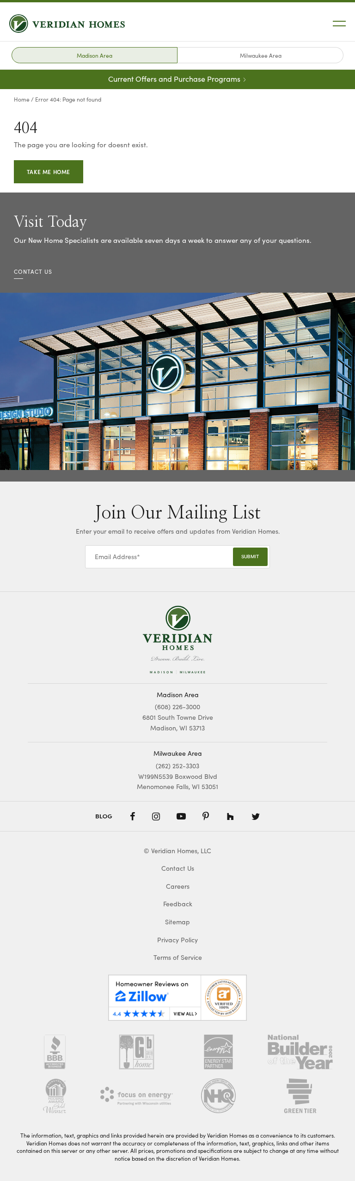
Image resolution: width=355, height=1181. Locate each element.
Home (22, 99)
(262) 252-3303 (177, 765)
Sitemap (177, 921)
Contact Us (177, 868)
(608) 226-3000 (177, 706)
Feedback (177, 903)
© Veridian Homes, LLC (177, 850)
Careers (178, 886)
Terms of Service (177, 957)
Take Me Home (48, 171)
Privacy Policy (177, 939)
